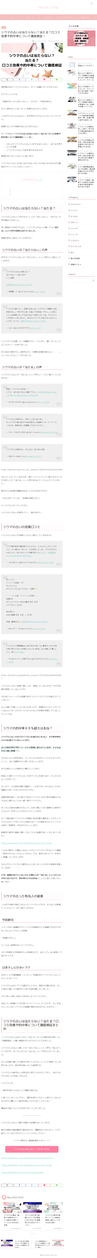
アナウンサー (76, 204)
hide (39, 180)
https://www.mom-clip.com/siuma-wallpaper (22, 1172)
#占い (22, 652)
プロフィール (30, 17)
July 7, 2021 (39, 291)
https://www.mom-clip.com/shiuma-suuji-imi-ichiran (26, 843)
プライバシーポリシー (67, 17)
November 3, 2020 (45, 562)
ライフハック (76, 246)
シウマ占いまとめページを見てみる (32, 1149)
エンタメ (74, 216)
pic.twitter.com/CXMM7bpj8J (18, 555)
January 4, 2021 (34, 456)
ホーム (11, 17)
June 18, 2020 (39, 628)
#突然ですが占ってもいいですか (19, 285)
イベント (74, 210)
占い (3, 27)
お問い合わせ (85, 17)
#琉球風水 (52, 552)
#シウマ (42, 552)
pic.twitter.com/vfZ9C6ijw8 (26, 395)
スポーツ (74, 222)
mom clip (49, 7)
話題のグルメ (76, 264)
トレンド (74, 228)
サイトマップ (48, 17)
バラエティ (75, 240)
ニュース (74, 234)
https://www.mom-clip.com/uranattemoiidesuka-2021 (27, 1158)
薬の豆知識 (75, 258)
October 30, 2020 (49, 432)
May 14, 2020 (43, 402)
